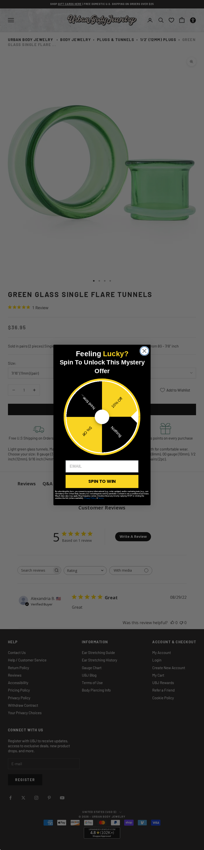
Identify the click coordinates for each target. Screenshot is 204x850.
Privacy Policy (90, 498)
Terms (100, 498)
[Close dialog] (144, 351)
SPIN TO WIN (102, 481)
